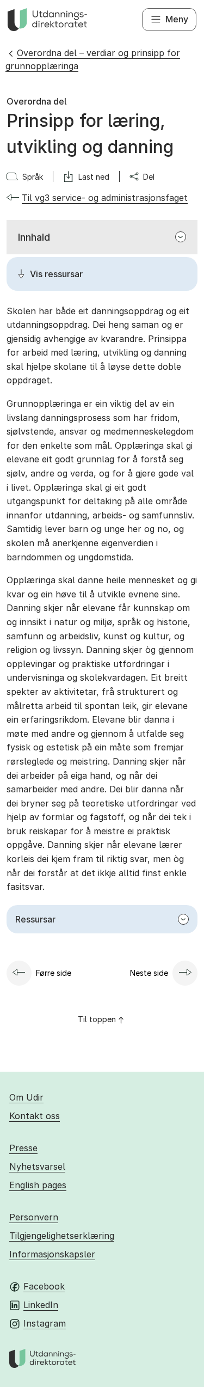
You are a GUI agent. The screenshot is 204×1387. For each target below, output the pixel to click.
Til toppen (97, 1019)
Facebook (44, 1286)
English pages (37, 1185)
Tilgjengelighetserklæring (61, 1235)
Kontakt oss (34, 1115)
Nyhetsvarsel (37, 1166)
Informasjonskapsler (52, 1254)
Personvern (33, 1217)
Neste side (149, 972)
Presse (23, 1147)
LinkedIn (40, 1304)
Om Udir (26, 1097)
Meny (176, 19)
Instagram (44, 1323)
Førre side (53, 972)
